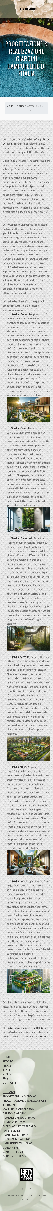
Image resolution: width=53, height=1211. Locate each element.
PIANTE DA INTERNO (15, 1134)
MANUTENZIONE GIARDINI (19, 1109)
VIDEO (7, 1074)
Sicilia (10, 105)
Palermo (20, 105)
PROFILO (8, 1061)
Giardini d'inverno (20, 538)
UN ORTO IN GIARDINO (16, 1139)
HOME (6, 1057)
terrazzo (15, 1027)
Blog (5, 1078)
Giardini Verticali (20, 428)
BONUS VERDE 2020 (14, 1122)
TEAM (6, 1069)
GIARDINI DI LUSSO (14, 1156)
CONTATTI (9, 1082)
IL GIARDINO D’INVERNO (17, 1143)
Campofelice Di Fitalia (34, 1027)
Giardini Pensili (18, 881)
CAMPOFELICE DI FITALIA (26, 69)
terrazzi (42, 1036)
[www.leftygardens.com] (24, 9)
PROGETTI (9, 1065)
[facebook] (22, 1188)
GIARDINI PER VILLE (14, 1151)
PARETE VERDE (11, 1130)
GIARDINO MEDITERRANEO (19, 1126)
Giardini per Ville (19, 656)
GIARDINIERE (11, 1147)
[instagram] (30, 1188)
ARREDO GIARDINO (14, 1113)
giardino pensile (38, 881)
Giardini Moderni (20, 314)
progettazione (16, 228)
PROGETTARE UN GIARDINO (19, 1096)
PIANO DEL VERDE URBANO (19, 1117)
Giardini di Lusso (19, 766)
